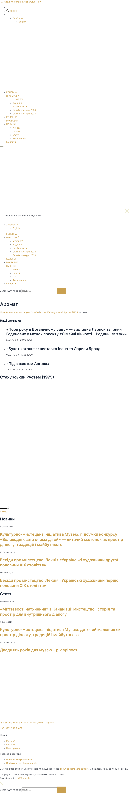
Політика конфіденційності (20, 759)
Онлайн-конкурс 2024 (24, 110)
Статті (16, 135)
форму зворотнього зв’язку (74, 769)
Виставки (11, 744)
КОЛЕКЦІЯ (11, 117)
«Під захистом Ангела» (27, 363)
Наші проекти (20, 106)
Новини (16, 131)
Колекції (10, 741)
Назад (3, 511)
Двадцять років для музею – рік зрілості (39, 650)
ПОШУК (13, 11)
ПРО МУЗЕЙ (12, 96)
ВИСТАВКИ (12, 120)
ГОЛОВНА (11, 92)
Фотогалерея (19, 138)
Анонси (16, 128)
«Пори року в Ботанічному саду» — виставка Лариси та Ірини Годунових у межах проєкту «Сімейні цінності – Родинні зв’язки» (66, 331)
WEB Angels (24, 778)
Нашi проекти (13, 748)
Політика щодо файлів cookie (21, 763)
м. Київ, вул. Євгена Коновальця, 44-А (21, 1)
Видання (17, 103)
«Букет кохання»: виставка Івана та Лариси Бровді (53, 348)
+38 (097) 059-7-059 (11, 728)
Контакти (11, 142)
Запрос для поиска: (10, 291)
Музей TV (18, 99)
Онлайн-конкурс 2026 (24, 113)
